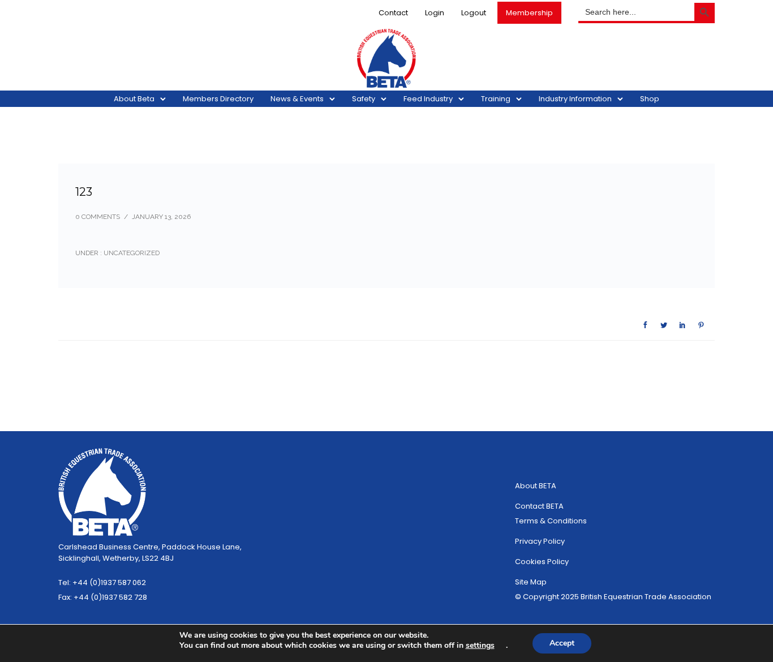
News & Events (297, 98)
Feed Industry (428, 98)
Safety (363, 98)
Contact (393, 12)
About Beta (134, 98)
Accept (561, 643)
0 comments (97, 217)
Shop (649, 98)
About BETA (535, 485)
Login (434, 12)
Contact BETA (539, 506)
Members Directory (218, 98)
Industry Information (575, 98)
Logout (473, 12)
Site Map (531, 582)
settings (480, 645)
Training (495, 98)
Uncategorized (131, 253)
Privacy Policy (540, 541)
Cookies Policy (542, 561)
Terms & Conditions (551, 520)
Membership (529, 12)
